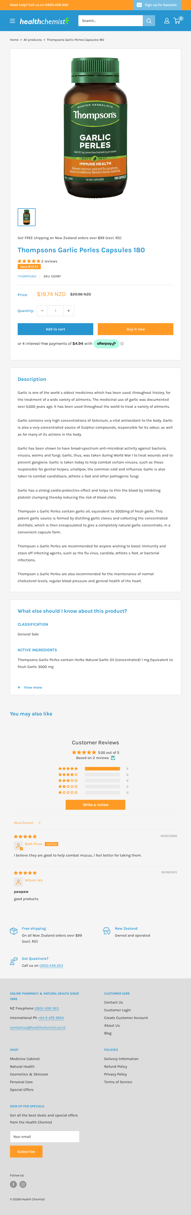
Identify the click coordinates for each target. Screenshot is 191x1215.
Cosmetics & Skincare (29, 1074)
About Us (112, 1025)
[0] (177, 21)
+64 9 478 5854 (51, 1017)
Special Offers (22, 1089)
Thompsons (27, 276)
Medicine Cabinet (25, 1059)
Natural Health (22, 1066)
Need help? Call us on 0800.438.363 (39, 5)
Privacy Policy (115, 1074)
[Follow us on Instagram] (22, 1184)
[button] (29, 261)
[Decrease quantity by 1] (42, 310)
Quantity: (26, 310)
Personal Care (21, 1082)
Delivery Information (121, 1059)
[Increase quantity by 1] (68, 310)
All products (33, 40)
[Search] (149, 20)
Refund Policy (115, 1066)
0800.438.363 (51, 965)
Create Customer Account (126, 1017)
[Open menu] (12, 21)
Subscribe (26, 1151)
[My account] (166, 20)
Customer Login (117, 1010)
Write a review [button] (95, 804)
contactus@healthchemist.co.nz (37, 1027)
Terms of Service (118, 1082)
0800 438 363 (47, 1008)
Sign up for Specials (161, 5)
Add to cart (55, 329)
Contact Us (113, 1002)
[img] (25, 836)
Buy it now (136, 329)
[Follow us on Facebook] (13, 1184)
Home (14, 40)
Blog (107, 1033)
